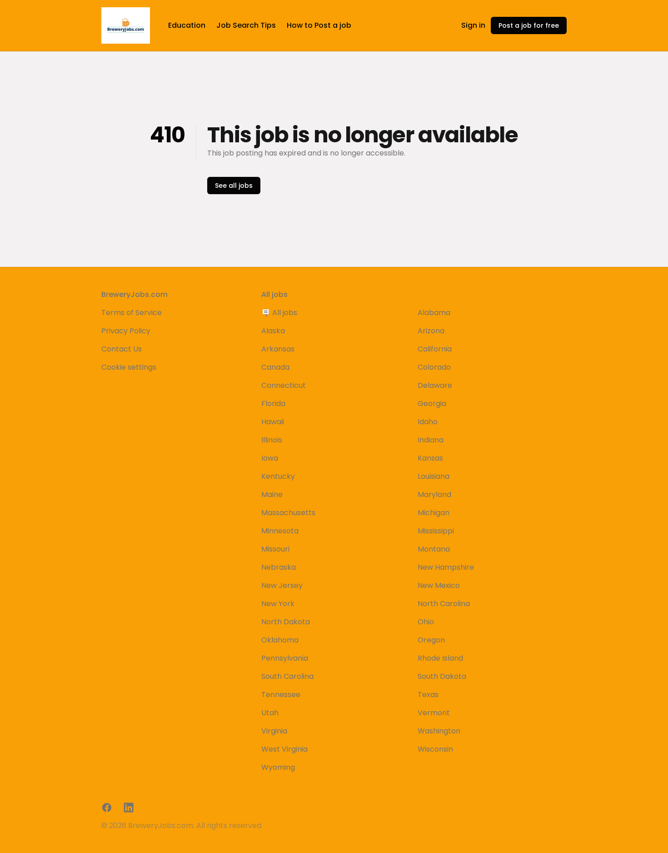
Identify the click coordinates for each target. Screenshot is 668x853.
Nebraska (278, 567)
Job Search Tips (246, 25)
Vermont (434, 712)
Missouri (275, 549)
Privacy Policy (125, 331)
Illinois (271, 440)
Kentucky (278, 476)
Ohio (426, 622)
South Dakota (442, 676)
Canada (275, 367)
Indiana (431, 440)
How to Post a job (319, 25)
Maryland (434, 494)
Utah (270, 712)
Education (186, 25)
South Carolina (287, 676)
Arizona (431, 331)
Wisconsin (435, 749)
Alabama (434, 312)
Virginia (274, 731)
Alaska (273, 331)
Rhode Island (440, 658)
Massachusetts (288, 512)
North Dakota (285, 622)
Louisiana (433, 476)
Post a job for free (529, 25)
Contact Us (121, 349)
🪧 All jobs (279, 312)
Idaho (428, 421)
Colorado (434, 367)
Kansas (430, 458)
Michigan (433, 512)
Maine (272, 494)
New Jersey (282, 585)
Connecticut (283, 385)
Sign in (473, 25)
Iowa (269, 458)
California (435, 349)
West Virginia (284, 749)
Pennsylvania (284, 658)
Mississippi (436, 531)
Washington (439, 731)
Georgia (432, 403)
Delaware (435, 385)
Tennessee (280, 694)
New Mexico (439, 585)
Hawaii (272, 421)
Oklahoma (280, 640)
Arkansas (277, 349)
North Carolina (444, 603)
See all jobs (234, 185)
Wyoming (278, 767)
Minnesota (280, 531)
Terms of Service (131, 312)
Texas (428, 694)
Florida (273, 403)
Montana (434, 549)
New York (277, 603)
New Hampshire (446, 567)
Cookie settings (128, 367)
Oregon (431, 640)
